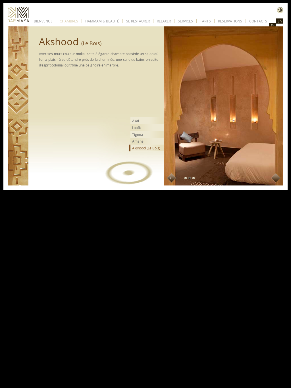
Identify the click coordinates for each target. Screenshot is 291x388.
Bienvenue (43, 21)
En (280, 21)
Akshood (146, 148)
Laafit (136, 127)
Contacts (258, 21)
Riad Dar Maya (18, 14)
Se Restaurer (138, 21)
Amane (138, 141)
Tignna (137, 134)
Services (185, 21)
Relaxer (164, 21)
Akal (135, 120)
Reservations (230, 21)
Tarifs (205, 21)
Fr (272, 25)
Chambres (69, 21)
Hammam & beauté (102, 21)
